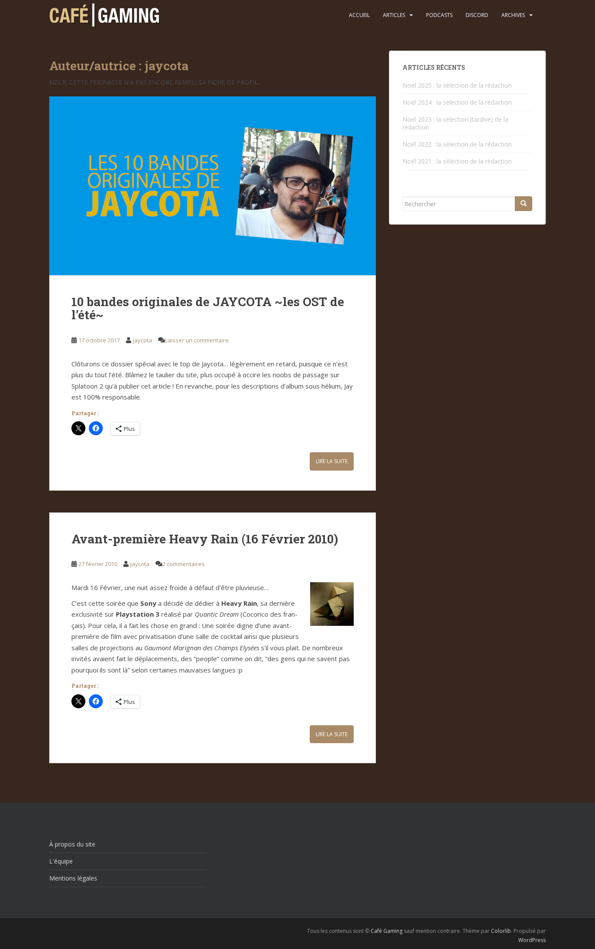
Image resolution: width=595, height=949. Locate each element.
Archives (513, 15)
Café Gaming (386, 931)
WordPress (532, 940)
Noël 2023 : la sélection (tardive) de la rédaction (455, 123)
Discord (477, 15)
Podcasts (439, 15)
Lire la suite (332, 461)
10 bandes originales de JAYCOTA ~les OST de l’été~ (207, 308)
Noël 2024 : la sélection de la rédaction (457, 102)
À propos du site (72, 844)
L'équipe (61, 861)
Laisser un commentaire (197, 340)
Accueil (359, 15)
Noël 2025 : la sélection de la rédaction (457, 85)
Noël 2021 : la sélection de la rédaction (457, 161)
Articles (394, 15)
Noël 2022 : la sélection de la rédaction (457, 144)
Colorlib (501, 931)
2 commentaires (183, 564)
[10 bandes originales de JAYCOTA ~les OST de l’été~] (212, 185)
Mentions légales (73, 878)
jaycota (142, 340)
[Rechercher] (523, 203)
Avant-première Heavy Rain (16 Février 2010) (204, 539)
